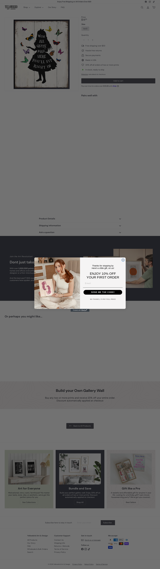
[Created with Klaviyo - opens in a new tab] (80, 310)
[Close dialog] (123, 260)
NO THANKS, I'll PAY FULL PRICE (103, 299)
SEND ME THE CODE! (103, 292)
